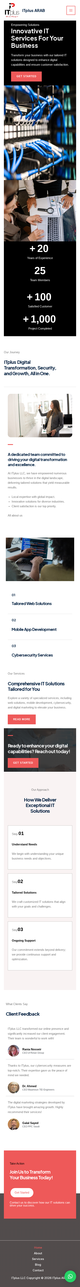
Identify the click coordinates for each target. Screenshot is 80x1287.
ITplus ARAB (33, 10)
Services (38, 1259)
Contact (38, 1270)
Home (38, 1247)
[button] (70, 1276)
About (38, 1253)
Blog (38, 1264)
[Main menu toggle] (70, 10)
